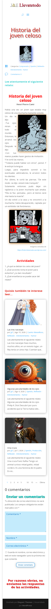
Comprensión (24, 66)
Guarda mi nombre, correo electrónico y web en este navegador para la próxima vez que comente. (25, 555)
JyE (12, 332)
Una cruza (12, 448)
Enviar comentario (25, 565)
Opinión (33, 66)
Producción (36, 450)
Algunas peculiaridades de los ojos (23, 389)
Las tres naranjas (15, 329)
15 (32, 482)
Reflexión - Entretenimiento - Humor (21, 336)
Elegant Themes (25, 602)
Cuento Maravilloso (35, 332)
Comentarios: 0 (16, 74)
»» (36, 482)
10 (28, 482)
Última (42, 482)
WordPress (27, 605)
